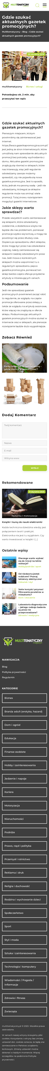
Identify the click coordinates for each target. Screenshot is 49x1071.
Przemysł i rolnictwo (17, 859)
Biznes (8, 698)
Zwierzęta (10, 1011)
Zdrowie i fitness (14, 998)
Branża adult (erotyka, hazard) (23, 711)
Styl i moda (11, 939)
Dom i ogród (12, 724)
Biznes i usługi (34, 86)
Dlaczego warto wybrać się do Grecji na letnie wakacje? (31, 561)
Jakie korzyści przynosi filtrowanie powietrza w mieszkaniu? (31, 592)
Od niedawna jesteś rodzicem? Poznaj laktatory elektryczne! (30, 576)
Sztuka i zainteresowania (20, 953)
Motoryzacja (12, 805)
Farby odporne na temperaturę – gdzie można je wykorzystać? (23, 368)
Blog (4, 666)
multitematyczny (12, 86)
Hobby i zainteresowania (20, 765)
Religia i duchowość (17, 886)
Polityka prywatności (14, 672)
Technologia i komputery (20, 966)
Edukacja (10, 738)
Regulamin (8, 677)
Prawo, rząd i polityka (17, 845)
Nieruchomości (14, 818)
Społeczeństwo (13, 913)
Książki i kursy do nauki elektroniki (22, 522)
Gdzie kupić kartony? (16, 402)
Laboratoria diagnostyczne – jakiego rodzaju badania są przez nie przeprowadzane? (32, 608)
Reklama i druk (14, 872)
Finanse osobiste (15, 751)
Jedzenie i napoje (15, 778)
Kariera (8, 792)
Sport (7, 926)
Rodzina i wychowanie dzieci (22, 899)
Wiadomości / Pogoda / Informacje (19, 982)
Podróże (9, 832)
